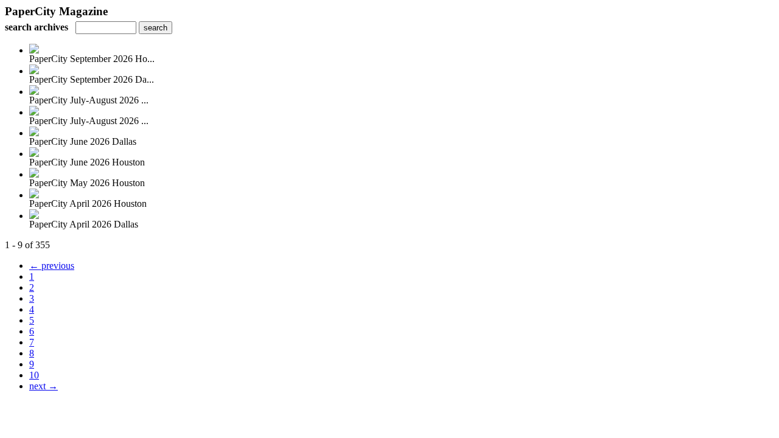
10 (34, 375)
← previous (51, 265)
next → (43, 386)
